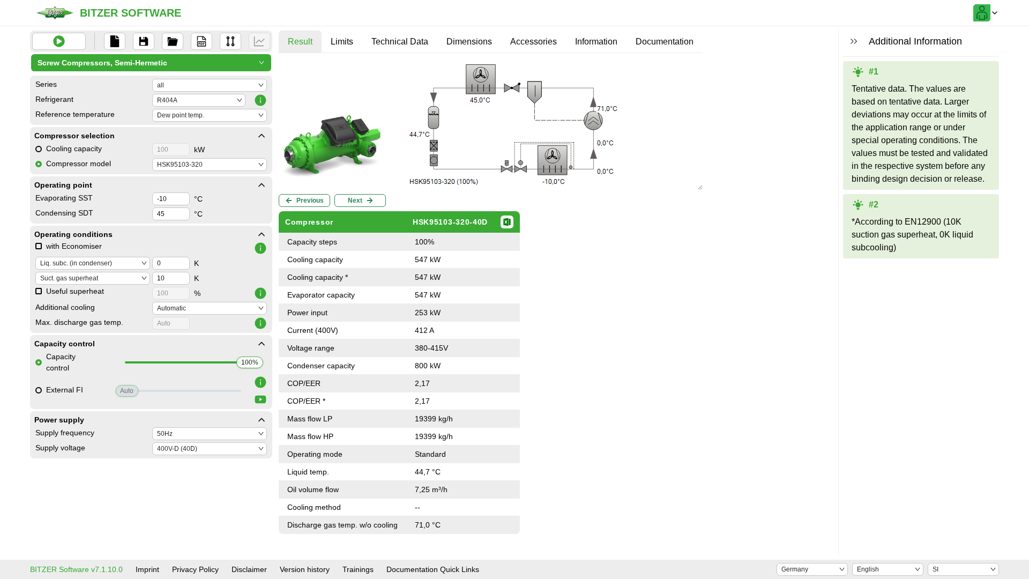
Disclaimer (249, 569)
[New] (114, 41)
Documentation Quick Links (432, 569)
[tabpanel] (491, 298)
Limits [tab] (342, 41)
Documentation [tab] (665, 41)
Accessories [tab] (533, 41)
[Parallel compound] (230, 41)
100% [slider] (249, 362)
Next (355, 200)
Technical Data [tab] (399, 41)
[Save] (143, 41)
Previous (310, 200)
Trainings (358, 569)
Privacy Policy (195, 569)
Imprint (147, 569)
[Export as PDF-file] (201, 41)
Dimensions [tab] (469, 41)
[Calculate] (59, 41)
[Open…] (172, 41)
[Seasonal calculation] (259, 41)
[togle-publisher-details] (261, 135)
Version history (305, 569)
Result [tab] (300, 41)
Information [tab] (596, 41)
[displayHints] (853, 41)
